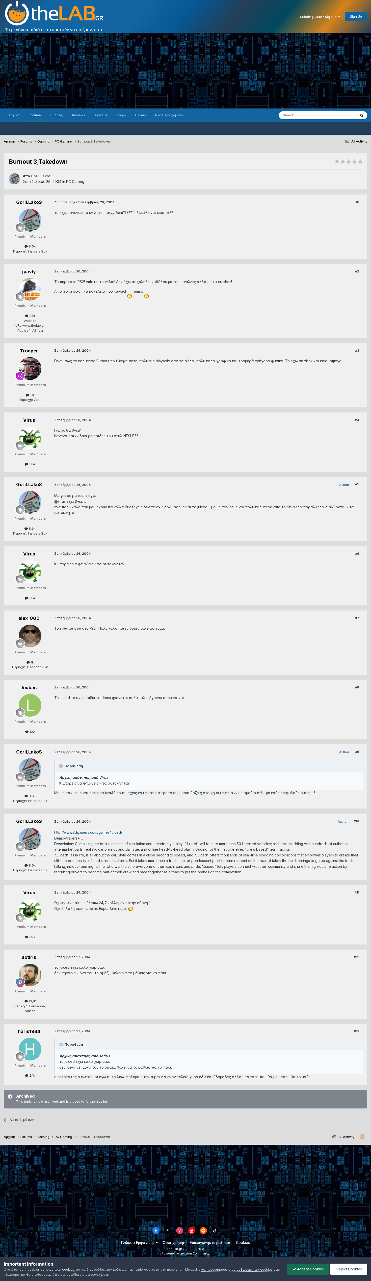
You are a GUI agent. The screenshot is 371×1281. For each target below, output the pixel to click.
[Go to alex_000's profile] (30, 636)
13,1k (32, 1001)
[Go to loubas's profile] (30, 705)
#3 (357, 350)
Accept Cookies (310, 1269)
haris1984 (29, 1031)
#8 (357, 687)
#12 (356, 957)
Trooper (29, 350)
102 (32, 732)
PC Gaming (75, 181)
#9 (357, 751)
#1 (357, 202)
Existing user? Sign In (319, 17)
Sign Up (356, 16)
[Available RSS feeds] (362, 1136)
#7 (357, 618)
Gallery (140, 115)
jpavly (29, 271)
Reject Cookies (348, 1269)
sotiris (29, 957)
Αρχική (13, 115)
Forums (35, 115)
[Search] (361, 115)
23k (31, 316)
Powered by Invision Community (185, 1253)
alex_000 (29, 618)
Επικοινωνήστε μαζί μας (210, 1242)
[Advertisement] (185, 70)
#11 (357, 892)
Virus (29, 420)
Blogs (121, 115)
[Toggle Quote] (61, 766)
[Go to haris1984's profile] (30, 1049)
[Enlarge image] (129, 291)
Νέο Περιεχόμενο (169, 115)
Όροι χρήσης (174, 1242)
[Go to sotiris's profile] (30, 975)
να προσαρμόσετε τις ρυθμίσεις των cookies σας (240, 1269)
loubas (29, 687)
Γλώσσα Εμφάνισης (138, 1242)
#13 (356, 1031)
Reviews (78, 115)
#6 (357, 553)
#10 (356, 821)
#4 (357, 420)
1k (32, 662)
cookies (68, 1269)
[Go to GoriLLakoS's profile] (14, 178)
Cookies (243, 1242)
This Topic (341, 115)
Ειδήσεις (56, 115)
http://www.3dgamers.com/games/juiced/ (88, 832)
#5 (357, 484)
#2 (357, 271)
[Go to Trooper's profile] (30, 368)
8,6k (32, 246)
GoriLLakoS (29, 202)
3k (31, 395)
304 (31, 464)
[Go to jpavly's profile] (30, 289)
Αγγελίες (101, 115)
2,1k (31, 1075)
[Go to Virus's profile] (30, 438)
